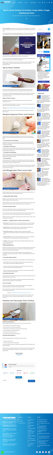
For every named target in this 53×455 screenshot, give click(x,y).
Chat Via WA (46, 51)
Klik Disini (43, 81)
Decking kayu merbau (31, 423)
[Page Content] (26, 19)
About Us (21, 419)
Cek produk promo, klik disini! (43, 90)
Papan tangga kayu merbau (32, 436)
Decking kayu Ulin (32, 428)
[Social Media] (42, 2)
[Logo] (10, 418)
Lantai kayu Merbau (30, 445)
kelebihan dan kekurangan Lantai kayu (43, 434)
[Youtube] (46, 452)
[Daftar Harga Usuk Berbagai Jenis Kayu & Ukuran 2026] (39, 132)
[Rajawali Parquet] (5, 2)
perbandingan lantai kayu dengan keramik (43, 446)
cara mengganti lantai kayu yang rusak (43, 424)
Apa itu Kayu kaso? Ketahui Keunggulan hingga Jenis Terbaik (46, 140)
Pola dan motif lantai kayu (43, 419)
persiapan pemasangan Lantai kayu (43, 438)
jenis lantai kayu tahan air (43, 421)
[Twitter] (40, 452)
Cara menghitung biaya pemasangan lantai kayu (41, 427)
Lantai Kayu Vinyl (32, 438)
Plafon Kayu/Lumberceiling (31, 431)
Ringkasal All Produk (30, 420)
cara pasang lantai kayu (43, 443)
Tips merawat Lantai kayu (43, 428)
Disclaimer (21, 421)
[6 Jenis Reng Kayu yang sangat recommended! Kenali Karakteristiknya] (39, 159)
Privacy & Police (22, 423)
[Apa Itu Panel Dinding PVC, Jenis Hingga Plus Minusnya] (39, 114)
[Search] (49, 29)
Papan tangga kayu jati (32, 441)
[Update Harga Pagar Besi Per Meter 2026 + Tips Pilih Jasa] (39, 105)
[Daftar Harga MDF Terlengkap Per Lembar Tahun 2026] (39, 123)
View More (19, 377)
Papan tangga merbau (31, 433)
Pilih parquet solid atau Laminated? (41, 431)
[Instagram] (43, 452)
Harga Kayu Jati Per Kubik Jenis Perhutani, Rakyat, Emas (45, 169)
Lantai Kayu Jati (31, 443)
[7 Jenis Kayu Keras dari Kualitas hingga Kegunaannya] (39, 179)
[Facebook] (37, 452)
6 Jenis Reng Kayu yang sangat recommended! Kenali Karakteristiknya (46, 159)
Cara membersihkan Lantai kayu (44, 436)
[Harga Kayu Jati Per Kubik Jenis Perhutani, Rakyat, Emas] (39, 169)
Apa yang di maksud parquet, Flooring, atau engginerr (43, 441)
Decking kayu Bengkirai (31, 426)
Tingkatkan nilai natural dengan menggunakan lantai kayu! (21, 292)
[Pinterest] (49, 452)
